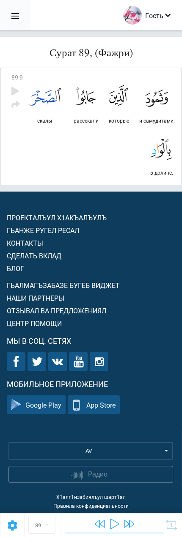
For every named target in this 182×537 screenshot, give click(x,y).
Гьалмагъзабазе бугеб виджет (63, 285)
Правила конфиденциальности (91, 505)
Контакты (25, 242)
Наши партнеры (35, 297)
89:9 (17, 77)
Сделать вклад (34, 255)
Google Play (43, 404)
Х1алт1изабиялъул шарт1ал (91, 496)
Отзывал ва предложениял (56, 310)
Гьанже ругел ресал (43, 230)
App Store (101, 404)
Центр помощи (34, 323)
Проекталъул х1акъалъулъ (57, 217)
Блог (15, 268)
